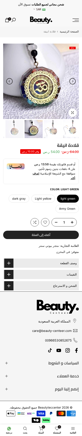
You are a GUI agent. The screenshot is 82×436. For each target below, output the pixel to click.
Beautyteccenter (49, 407)
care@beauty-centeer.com (52, 331)
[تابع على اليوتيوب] (58, 350)
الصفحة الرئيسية (69, 31)
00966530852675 (58, 340)
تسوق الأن (24, 4)
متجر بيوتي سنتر (49, 245)
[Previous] (72, 81)
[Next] (9, 81)
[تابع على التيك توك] (50, 350)
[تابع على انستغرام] (67, 350)
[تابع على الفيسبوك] (76, 350)
